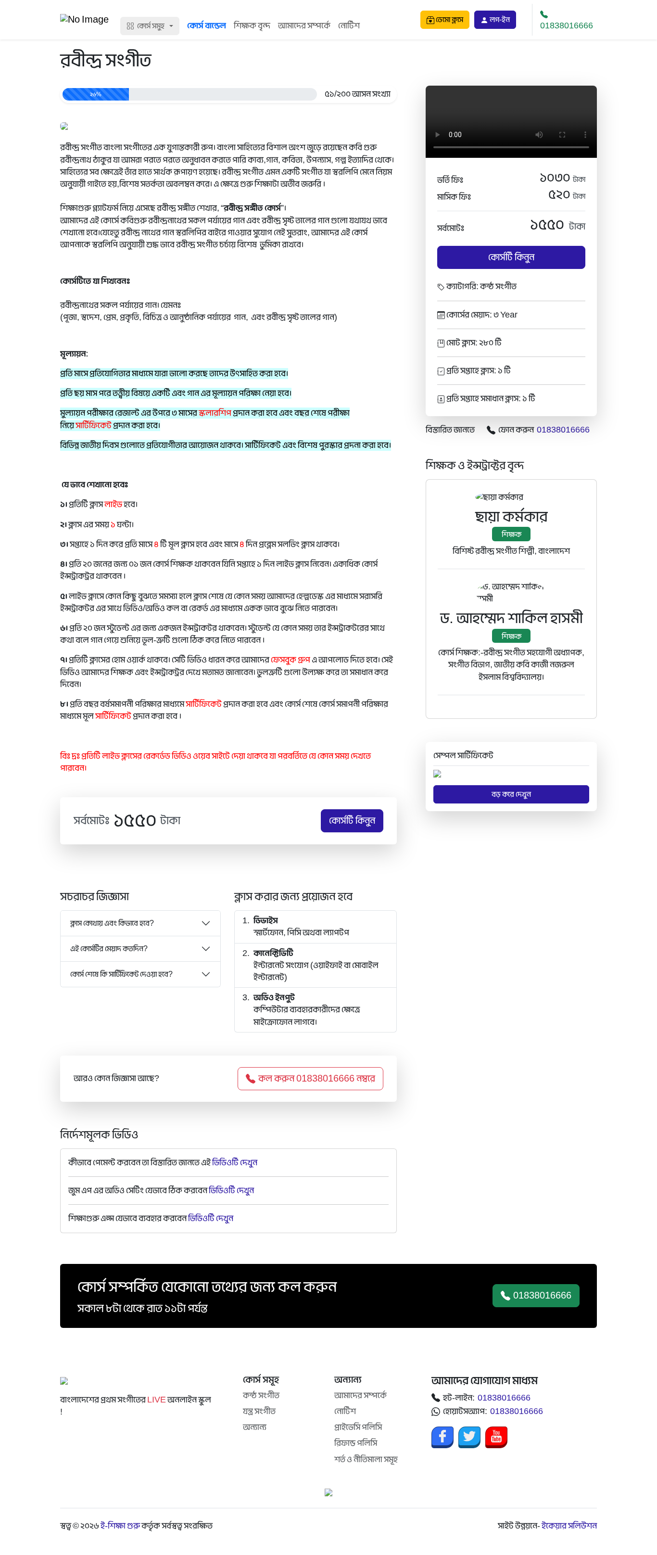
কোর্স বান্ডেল (206, 25)
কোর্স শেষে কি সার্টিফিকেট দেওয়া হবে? (121, 974)
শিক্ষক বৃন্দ (252, 25)
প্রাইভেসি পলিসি (358, 1427)
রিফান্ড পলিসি (355, 1443)
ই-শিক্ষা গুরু (120, 1525)
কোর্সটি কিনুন (352, 821)
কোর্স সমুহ (150, 26)
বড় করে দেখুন (511, 794)
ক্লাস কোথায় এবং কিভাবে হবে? (112, 923)
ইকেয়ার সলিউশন (569, 1525)
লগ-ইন (499, 19)
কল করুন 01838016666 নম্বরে (316, 1078)
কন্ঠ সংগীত (261, 1395)
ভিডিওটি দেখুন (234, 1162)
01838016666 (566, 25)
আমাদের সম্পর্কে (304, 25)
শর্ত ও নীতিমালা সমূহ (366, 1459)
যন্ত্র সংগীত (259, 1411)
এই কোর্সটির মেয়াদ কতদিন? (109, 948)
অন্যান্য (254, 1427)
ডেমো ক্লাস (448, 19)
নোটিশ (349, 25)
